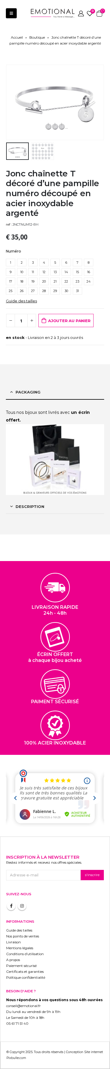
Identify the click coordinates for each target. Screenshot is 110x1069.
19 (32, 281)
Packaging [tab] (28, 392)
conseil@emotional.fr (23, 1006)
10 (21, 272)
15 (77, 272)
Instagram (22, 905)
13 (55, 272)
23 (77, 281)
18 (21, 281)
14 (66, 272)
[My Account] (81, 13)
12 (44, 272)
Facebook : (11, 905)
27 (33, 291)
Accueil (17, 37)
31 (77, 291)
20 (44, 281)
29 (55, 291)
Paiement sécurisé (21, 966)
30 (66, 291)
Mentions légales (19, 948)
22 (66, 281)
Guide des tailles (21, 301)
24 (89, 281)
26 (21, 291)
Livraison (13, 942)
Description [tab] (30, 506)
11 (33, 272)
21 (55, 281)
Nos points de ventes (22, 936)
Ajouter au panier (69, 320)
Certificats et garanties (25, 972)
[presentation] (13, 102)
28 (44, 291)
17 (10, 281)
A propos (13, 960)
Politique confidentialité (25, 977)
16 (88, 272)
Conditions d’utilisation (25, 954)
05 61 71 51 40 (17, 1024)
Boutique (37, 37)
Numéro (13, 251)
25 (10, 291)
